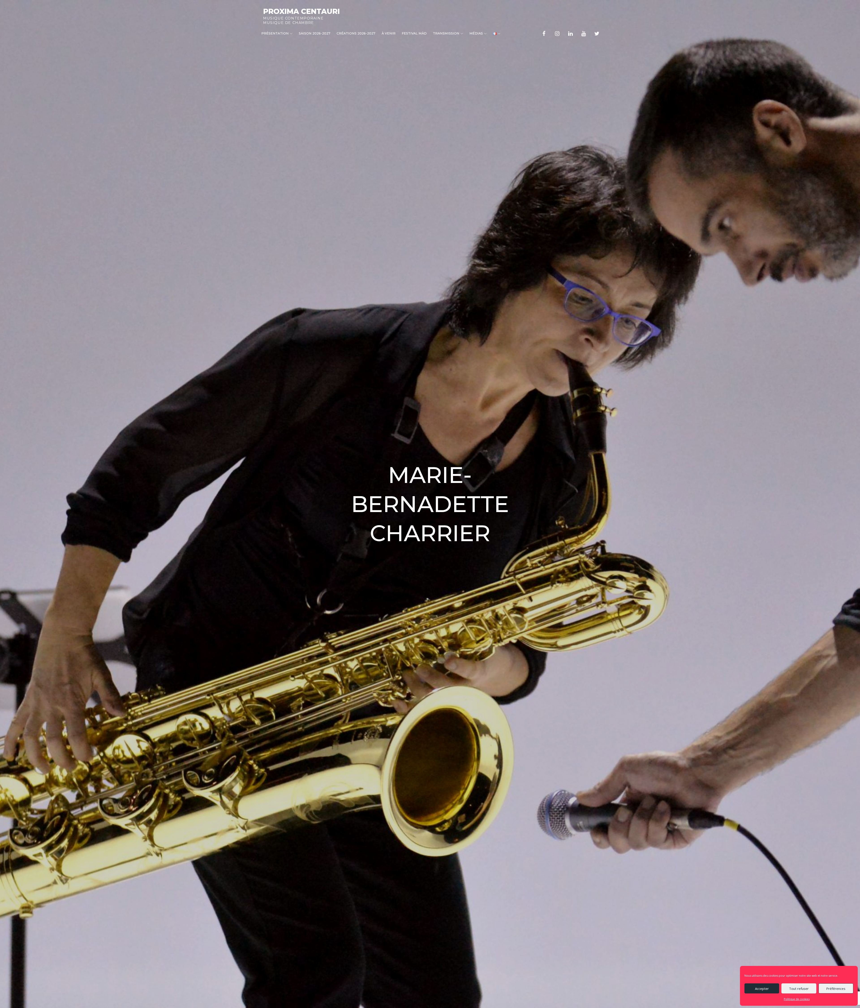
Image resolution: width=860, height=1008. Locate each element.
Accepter (762, 988)
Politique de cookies (797, 999)
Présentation (275, 33)
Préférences (835, 988)
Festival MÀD (414, 33)
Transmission (446, 33)
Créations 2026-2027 (356, 33)
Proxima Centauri (301, 11)
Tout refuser (799, 988)
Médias (476, 33)
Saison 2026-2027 (314, 33)
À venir (389, 33)
